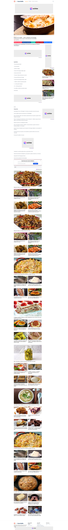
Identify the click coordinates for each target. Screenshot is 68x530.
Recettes (29, 523)
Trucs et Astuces (30, 525)
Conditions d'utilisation (40, 525)
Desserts (29, 524)
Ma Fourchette (17, 39)
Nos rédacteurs (39, 524)
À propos (38, 523)
